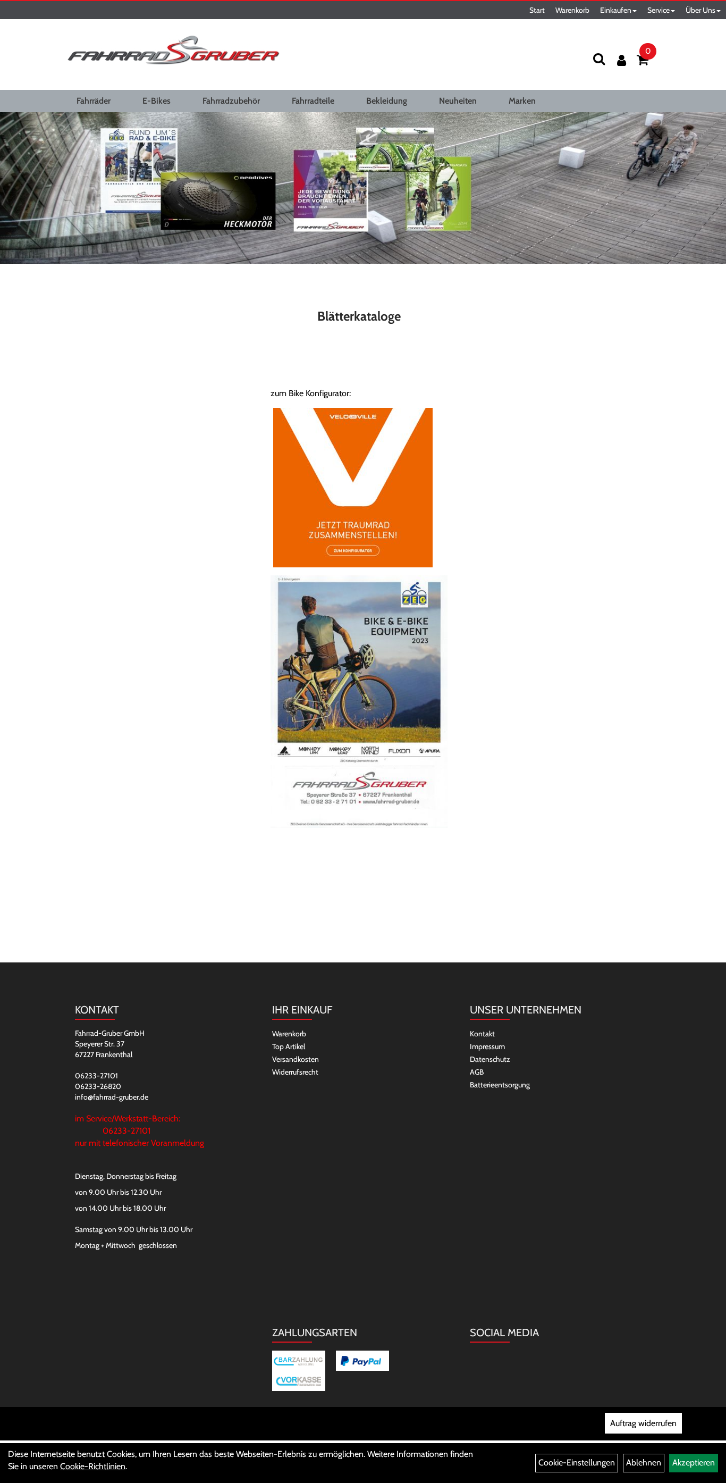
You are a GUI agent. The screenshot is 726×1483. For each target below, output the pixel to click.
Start (537, 10)
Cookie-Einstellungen (576, 1462)
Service (658, 10)
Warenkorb (572, 10)
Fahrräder (94, 101)
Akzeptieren (693, 1462)
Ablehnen (643, 1462)
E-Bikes (156, 101)
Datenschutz (490, 1059)
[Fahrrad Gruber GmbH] (173, 50)
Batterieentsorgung (500, 1085)
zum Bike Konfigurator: (311, 393)
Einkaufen (615, 10)
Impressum (487, 1046)
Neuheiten (458, 101)
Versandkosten (295, 1059)
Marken (522, 101)
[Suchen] (599, 58)
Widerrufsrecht (295, 1072)
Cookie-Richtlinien (92, 1466)
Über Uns (700, 10)
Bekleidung (386, 101)
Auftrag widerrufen (643, 1423)
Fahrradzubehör (231, 101)
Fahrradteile (313, 101)
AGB (477, 1072)
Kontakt (482, 1033)
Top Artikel (288, 1046)
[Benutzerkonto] (621, 60)
